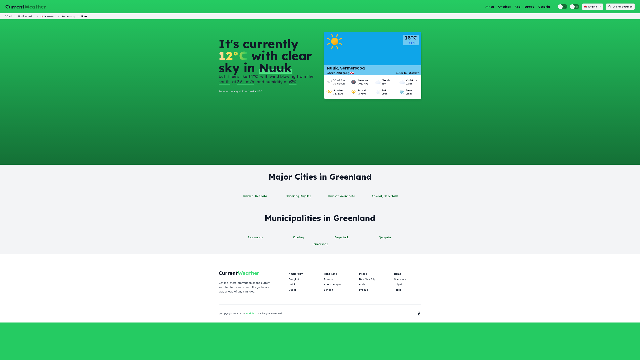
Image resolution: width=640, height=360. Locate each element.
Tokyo (397, 289)
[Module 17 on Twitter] (419, 313)
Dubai (292, 289)
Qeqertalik (341, 237)
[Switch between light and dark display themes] (574, 6)
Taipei (398, 284)
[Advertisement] (320, 123)
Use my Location (622, 6)
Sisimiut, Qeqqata (255, 196)
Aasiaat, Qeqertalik (385, 196)
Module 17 (252, 313)
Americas (504, 6)
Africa (490, 6)
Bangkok (294, 279)
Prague (363, 289)
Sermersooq (320, 244)
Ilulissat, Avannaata (341, 196)
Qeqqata (385, 237)
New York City (367, 279)
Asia (517, 6)
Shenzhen (400, 279)
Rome (397, 273)
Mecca (363, 273)
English (590, 6)
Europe (529, 6)
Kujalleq (298, 237)
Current (25, 7)
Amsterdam (296, 273)
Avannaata (255, 237)
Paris (362, 284)
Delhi (292, 284)
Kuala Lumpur (332, 284)
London (328, 289)
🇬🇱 (48, 16)
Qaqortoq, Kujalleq (298, 196)
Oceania (544, 6)
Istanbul (329, 279)
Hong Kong (330, 273)
